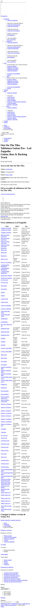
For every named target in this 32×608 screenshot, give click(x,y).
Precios (9, 75)
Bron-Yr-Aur (4, 259)
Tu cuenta (3, 544)
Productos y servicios (6, 530)
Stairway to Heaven (6, 404)
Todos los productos (12, 20)
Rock (7, 174)
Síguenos (3, 597)
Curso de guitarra (11, 103)
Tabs (5, 63)
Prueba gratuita (8, 535)
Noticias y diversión (12, 104)
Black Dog (4, 248)
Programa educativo (9, 538)
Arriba (2, 606)
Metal (10, 174)
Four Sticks (4, 285)
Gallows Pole (4, 299)
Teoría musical (11, 98)
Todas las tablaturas (12, 70)
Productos (6, 19)
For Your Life (4, 280)
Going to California (6, 305)
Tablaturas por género (12, 69)
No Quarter (4, 361)
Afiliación (6, 564)
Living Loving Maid (6, 348)
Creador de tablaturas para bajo (12, 575)
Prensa (5, 561)
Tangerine (3, 429)
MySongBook (11, 35)
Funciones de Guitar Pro (7, 567)
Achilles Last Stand (6, 228)
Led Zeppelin (8, 169)
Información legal (5, 603)
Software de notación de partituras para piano (15, 580)
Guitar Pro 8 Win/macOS (13, 24)
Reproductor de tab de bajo (11, 577)
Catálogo (6, 139)
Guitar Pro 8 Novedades (10, 537)
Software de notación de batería (12, 578)
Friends (3, 292)
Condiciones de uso (16, 603)
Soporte (6, 121)
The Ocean (4, 453)
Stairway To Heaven (6, 413)
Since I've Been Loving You (5, 397)
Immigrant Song (5, 328)
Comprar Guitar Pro (15, 520)
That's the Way (5, 447)
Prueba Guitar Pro (5, 520)
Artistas (6, 90)
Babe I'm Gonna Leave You (5, 235)
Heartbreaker (4, 318)
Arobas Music (4, 554)
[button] (3, 216)
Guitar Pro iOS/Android (13, 30)
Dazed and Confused (6, 275)
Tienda (5, 122)
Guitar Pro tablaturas (9, 541)
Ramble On (4, 384)
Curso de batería (11, 100)
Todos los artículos (12, 93)
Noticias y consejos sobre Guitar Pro (16, 101)
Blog (5, 91)
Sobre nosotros (8, 560)
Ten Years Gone (5, 440)
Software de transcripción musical (12, 581)
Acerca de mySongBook (13, 73)
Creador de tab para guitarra (11, 572)
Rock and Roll (4, 391)
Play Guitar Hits (11, 39)
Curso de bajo (10, 97)
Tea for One (4, 438)
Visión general (7, 138)
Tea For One (4, 435)
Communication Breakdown (5, 265)
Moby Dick (4, 354)
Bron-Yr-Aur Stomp (6, 262)
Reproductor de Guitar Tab (11, 574)
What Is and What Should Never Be (5, 483)
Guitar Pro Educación (12, 26)
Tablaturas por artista (12, 67)
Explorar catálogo (11, 66)
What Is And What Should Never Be (6, 480)
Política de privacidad (10, 605)
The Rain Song (5, 460)
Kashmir (3, 338)
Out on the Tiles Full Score (8, 194)
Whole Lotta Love (5, 492)
